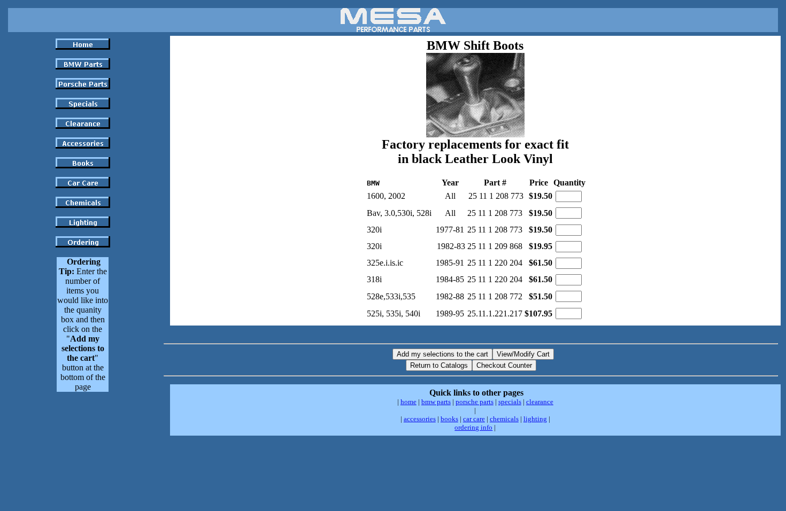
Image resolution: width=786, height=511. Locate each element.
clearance (539, 402)
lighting (535, 419)
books (449, 419)
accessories (420, 419)
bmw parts (436, 402)
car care (474, 419)
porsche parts (475, 402)
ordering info (473, 427)
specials (509, 402)
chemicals (504, 419)
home (408, 402)
